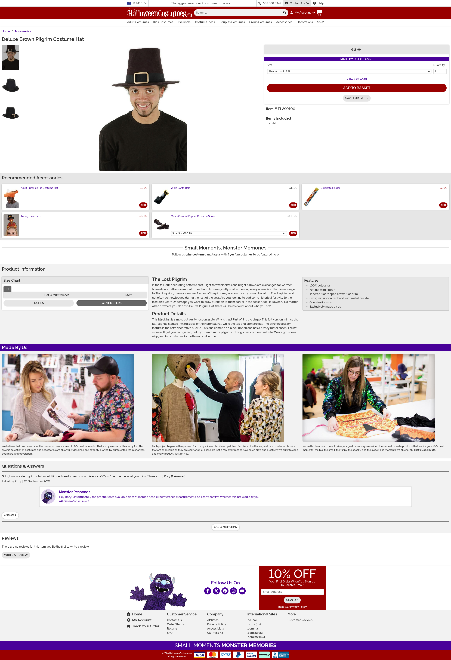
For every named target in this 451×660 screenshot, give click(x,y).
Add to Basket (356, 88)
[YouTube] (242, 590)
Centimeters (112, 303)
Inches (38, 303)
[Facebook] (207, 590)
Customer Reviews (300, 620)
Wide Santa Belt (180, 188)
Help (321, 3)
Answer (10, 515)
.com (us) (253, 628)
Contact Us (297, 3)
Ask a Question (225, 527)
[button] (302, 13)
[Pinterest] (224, 590)
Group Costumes (260, 22)
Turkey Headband (31, 216)
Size (269, 65)
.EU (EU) (138, 3)
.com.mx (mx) (256, 637)
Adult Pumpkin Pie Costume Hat (39, 188)
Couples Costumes (232, 22)
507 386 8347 (272, 3)
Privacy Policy (216, 624)
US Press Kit (215, 632)
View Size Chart (357, 79)
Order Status (175, 624)
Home (137, 614)
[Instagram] (233, 590)
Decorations (305, 22)
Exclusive (184, 22)
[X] (216, 590)
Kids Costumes (163, 22)
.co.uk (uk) (254, 624)
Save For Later (356, 98)
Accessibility (215, 628)
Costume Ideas (205, 22)
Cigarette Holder (330, 188)
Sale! (320, 22)
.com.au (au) (255, 632)
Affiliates (212, 620)
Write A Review (16, 555)
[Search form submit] (284, 12)
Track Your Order (145, 626)
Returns (172, 628)
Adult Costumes (138, 22)
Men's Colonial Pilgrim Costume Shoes (193, 216)
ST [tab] (7, 289)
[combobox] (237, 12)
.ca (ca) (252, 620)
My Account (142, 620)
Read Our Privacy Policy (292, 606)
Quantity (439, 65)
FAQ (169, 632)
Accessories (284, 22)
